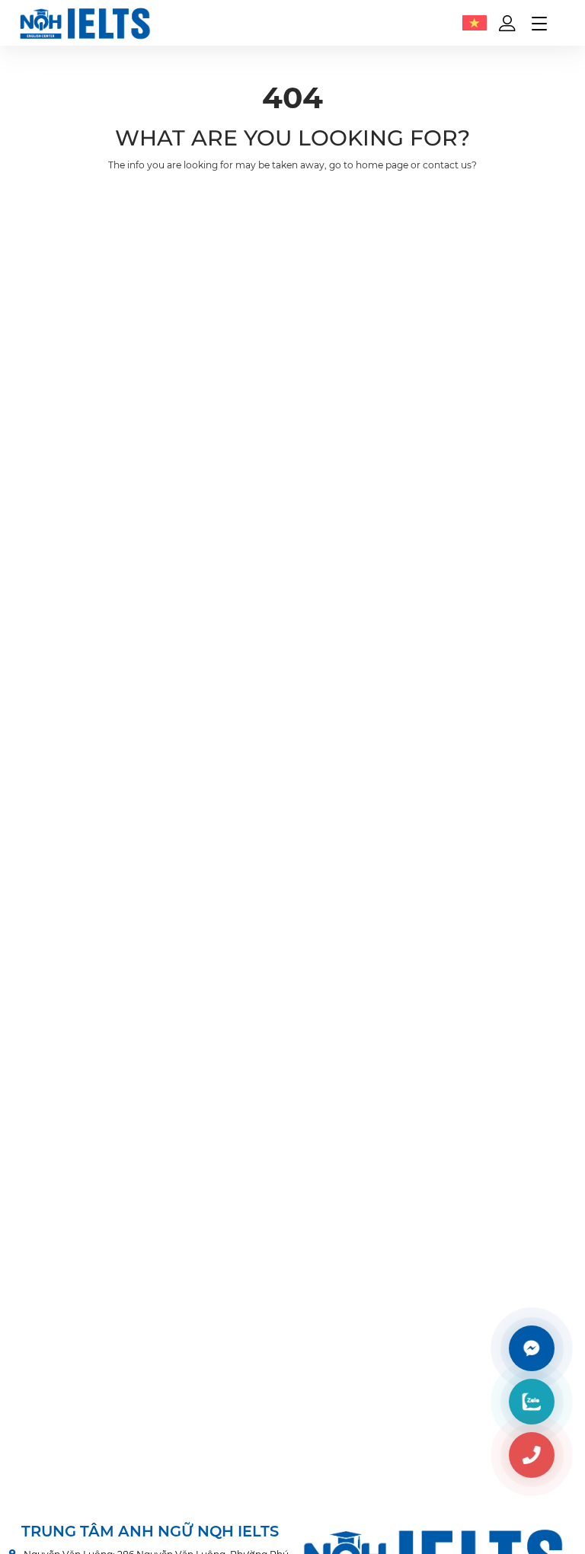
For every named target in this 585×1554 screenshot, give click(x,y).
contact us (447, 165)
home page (382, 165)
